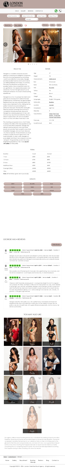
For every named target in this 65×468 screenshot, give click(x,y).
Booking (30, 11)
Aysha (13, 373)
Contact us (39, 11)
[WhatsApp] (56, 10)
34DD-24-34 (52, 79)
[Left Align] (10, 250)
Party (22, 194)
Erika (32, 402)
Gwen (51, 373)
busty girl (26, 107)
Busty (51, 184)
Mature (32, 190)
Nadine (13, 344)
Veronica (32, 344)
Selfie (42, 194)
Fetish (32, 187)
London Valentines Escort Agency (34, 466)
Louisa (13, 402)
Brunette (51, 87)
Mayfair (51, 105)
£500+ (12, 184)
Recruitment (23, 460)
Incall (13, 190)
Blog (47, 460)
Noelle (52, 344)
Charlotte (32, 373)
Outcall (52, 190)
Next (58, 25)
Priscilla (51, 402)
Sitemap (32, 462)
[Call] (60, 10)
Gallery (23, 11)
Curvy (13, 187)
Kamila (32, 431)
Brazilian (51, 102)
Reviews (40, 460)
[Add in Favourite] (26, 25)
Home (17, 11)
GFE (52, 187)
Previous (46, 25)
